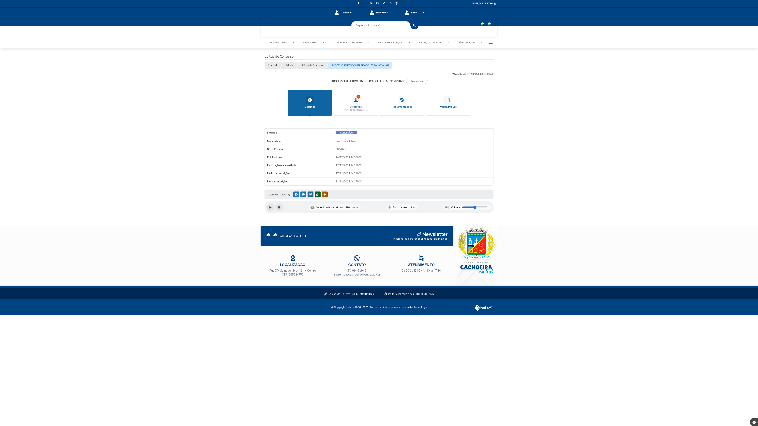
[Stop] (279, 207)
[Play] (270, 207)
